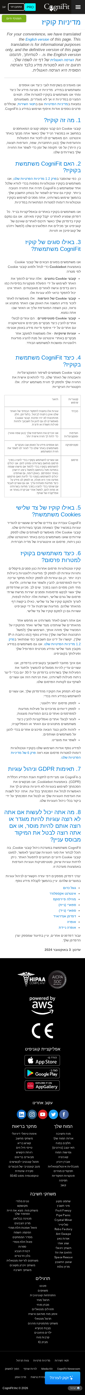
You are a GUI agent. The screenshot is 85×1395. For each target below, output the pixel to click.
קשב (63, 1185)
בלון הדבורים (22, 1256)
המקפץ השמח (22, 1232)
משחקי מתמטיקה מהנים (43, 1323)
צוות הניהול (22, 1360)
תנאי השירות (27, 104)
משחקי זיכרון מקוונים (22, 1265)
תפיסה (63, 1180)
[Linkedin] (21, 1114)
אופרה (71, 922)
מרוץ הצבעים (22, 1223)
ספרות (22, 1246)
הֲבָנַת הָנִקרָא (43, 1328)
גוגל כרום (69, 888)
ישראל (73, 1388)
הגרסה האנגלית (62, 60)
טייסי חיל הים (24, 1147)
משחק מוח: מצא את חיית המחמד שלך (22, 1212)
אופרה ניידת (67, 927)
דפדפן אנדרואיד (64, 916)
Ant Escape (63, 1234)
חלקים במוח (63, 1143)
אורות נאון (63, 1238)
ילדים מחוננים (42, 1332)
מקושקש (22, 1205)
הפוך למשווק (12, 1368)
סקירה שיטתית (24, 1171)
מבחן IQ (43, 1342)
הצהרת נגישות (39, 1377)
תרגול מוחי (43, 1300)
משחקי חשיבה (22, 1270)
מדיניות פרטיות (41, 1360)
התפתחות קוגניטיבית (43, 1295)
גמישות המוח (63, 1152)
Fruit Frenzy (63, 1210)
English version (37, 39)
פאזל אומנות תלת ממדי (22, 1227)
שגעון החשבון (63, 1262)
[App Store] (42, 1060)
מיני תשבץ (63, 1205)
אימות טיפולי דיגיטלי (24, 1133)
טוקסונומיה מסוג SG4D (24, 1175)
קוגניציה (63, 1157)
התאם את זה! (63, 1252)
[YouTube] (42, 1114)
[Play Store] (42, 1073)
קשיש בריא (24, 1143)
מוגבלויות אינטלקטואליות (63, 1166)
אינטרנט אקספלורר (63, 893)
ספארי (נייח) (67, 905)
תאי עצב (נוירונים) (63, 1147)
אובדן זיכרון (63, 1161)
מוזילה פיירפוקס (64, 899)
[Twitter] (53, 1114)
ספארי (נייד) (67, 910)
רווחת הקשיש (24, 1152)
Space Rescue (63, 1257)
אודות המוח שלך (63, 1138)
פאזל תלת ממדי (22, 1242)
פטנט (42, 1286)
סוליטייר (63, 1224)
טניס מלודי (22, 1201)
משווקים (43, 1290)
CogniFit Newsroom (68, 1368)
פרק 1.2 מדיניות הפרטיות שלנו (35, 178)
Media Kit (47, 1368)
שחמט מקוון (63, 1201)
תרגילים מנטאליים (43, 1309)
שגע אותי (63, 1243)
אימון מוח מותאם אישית (43, 1314)
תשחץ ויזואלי (63, 1248)
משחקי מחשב (24, 1138)
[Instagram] (32, 1114)
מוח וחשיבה (63, 1133)
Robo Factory (63, 1229)
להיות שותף (30, 1368)
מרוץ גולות (63, 1266)
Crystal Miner (63, 1220)
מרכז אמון (20, 1377)
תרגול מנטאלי (42, 1318)
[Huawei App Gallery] (42, 1085)
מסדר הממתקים (23, 1237)
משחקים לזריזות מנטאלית (22, 1260)
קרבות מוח (42, 1337)
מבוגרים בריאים (24, 1157)
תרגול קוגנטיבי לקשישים (24, 1161)
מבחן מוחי (43, 1304)
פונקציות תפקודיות (63, 1175)
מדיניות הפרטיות (56, 104)
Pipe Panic (63, 1215)
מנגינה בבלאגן (22, 1218)
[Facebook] (64, 1114)
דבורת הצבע (22, 1251)
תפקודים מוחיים (63, 1171)
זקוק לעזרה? (59, 1378)
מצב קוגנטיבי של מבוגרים (24, 1166)
